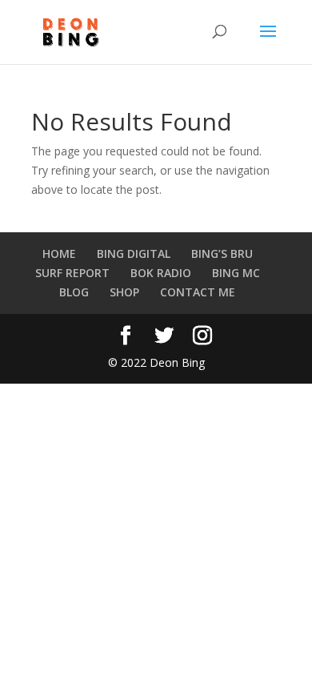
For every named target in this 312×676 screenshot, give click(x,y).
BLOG (74, 292)
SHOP (124, 292)
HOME (59, 253)
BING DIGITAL (133, 253)
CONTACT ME (197, 292)
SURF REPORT (72, 272)
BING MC (236, 272)
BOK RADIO (160, 272)
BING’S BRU (222, 253)
